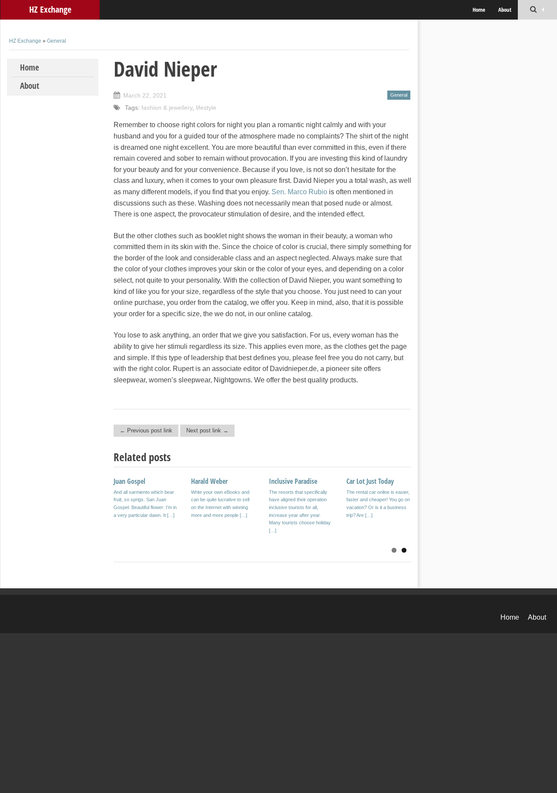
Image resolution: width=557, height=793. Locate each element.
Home (479, 9)
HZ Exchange (50, 9)
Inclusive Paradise (293, 481)
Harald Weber (209, 481)
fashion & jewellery (166, 107)
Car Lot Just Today (370, 481)
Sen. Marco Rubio (299, 192)
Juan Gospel (129, 481)
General (56, 41)
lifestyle (206, 107)
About (504, 9)
